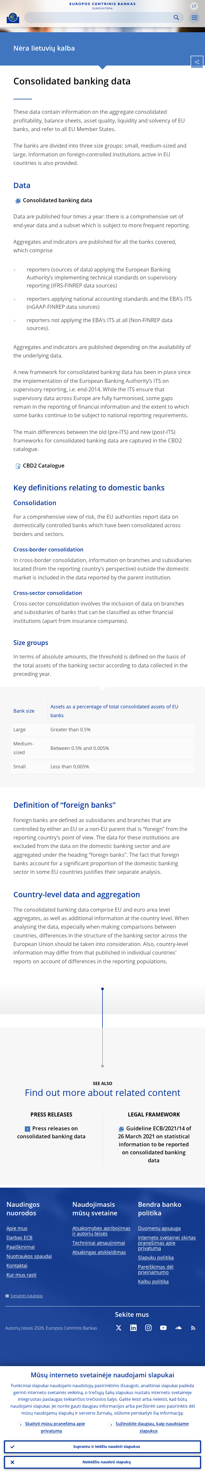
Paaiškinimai (20, 1247)
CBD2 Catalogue (44, 466)
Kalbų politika (153, 1282)
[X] (118, 1327)
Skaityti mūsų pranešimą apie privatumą (55, 1428)
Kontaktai (16, 1266)
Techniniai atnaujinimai (98, 1243)
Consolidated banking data (57, 201)
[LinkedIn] (133, 1327)
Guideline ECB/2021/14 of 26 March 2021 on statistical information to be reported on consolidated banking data (154, 1145)
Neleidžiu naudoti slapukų (106, 1462)
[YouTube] (163, 1327)
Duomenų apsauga (159, 1228)
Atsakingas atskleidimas (99, 1252)
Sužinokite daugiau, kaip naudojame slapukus (152, 1428)
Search (176, 17)
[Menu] (194, 17)
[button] (194, 6)
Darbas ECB (19, 1238)
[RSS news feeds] (193, 1327)
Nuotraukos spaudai (29, 1256)
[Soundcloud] (178, 1327)
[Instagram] (148, 1327)
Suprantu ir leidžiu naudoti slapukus (106, 1447)
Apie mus (16, 1228)
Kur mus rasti (21, 1275)
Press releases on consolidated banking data (51, 1133)
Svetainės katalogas (26, 1296)
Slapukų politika (156, 1258)
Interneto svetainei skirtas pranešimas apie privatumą (167, 1243)
